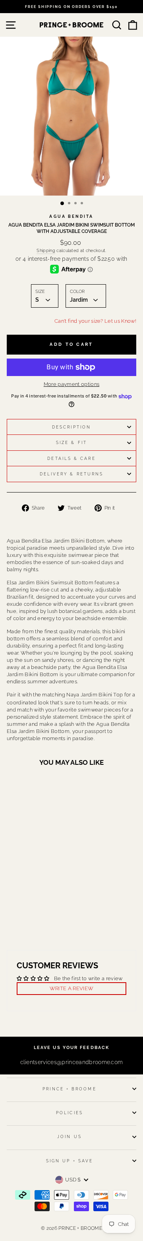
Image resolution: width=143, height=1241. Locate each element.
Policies (69, 1112)
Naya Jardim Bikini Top (94, 695)
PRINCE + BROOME (69, 1088)
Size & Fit (71, 442)
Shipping (46, 250)
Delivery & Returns (72, 473)
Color (77, 291)
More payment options (71, 384)
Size (40, 291)
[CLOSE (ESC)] (71, 116)
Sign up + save (69, 1160)
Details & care (71, 458)
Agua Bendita (71, 216)
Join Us (69, 1136)
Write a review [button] (72, 988)
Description (71, 427)
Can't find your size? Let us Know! (95, 321)
